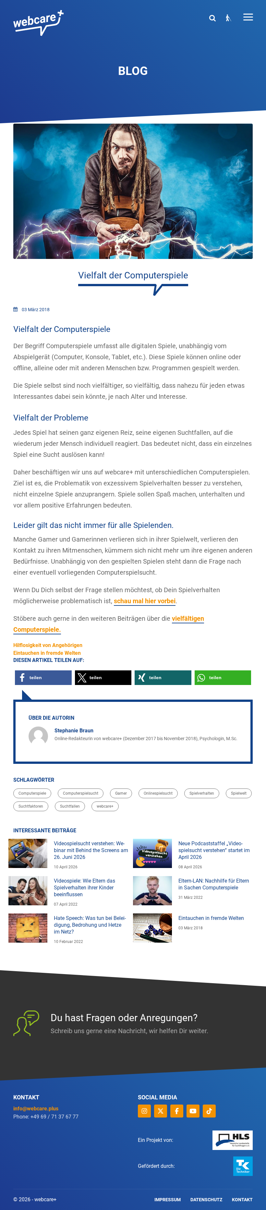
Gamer (121, 793)
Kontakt (242, 1199)
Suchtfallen (70, 806)
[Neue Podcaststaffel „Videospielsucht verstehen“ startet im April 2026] (152, 853)
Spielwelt (239, 793)
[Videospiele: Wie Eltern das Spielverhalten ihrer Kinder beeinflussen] (27, 890)
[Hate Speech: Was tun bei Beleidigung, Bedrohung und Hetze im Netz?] (27, 928)
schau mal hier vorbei (144, 601)
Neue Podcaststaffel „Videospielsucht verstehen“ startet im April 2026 (214, 850)
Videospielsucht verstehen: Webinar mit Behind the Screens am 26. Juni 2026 (91, 850)
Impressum (167, 1199)
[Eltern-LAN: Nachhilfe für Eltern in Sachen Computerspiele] (152, 890)
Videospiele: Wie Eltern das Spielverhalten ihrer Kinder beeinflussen (84, 888)
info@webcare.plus (35, 1109)
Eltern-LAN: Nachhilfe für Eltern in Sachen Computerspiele (213, 884)
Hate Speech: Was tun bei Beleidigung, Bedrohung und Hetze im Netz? (90, 925)
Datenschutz (206, 1199)
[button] (43, 677)
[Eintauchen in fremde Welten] (152, 928)
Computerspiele (32, 793)
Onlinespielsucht (158, 793)
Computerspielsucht (80, 793)
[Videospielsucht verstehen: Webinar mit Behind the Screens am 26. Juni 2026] (27, 853)
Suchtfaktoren (30, 806)
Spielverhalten (201, 793)
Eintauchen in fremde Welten (211, 918)
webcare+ (105, 806)
